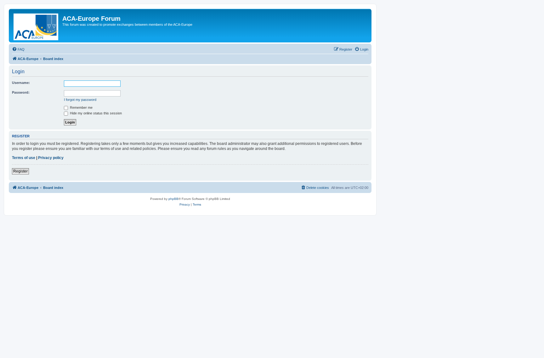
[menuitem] (18, 49)
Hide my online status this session (95, 113)
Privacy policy (51, 158)
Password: (21, 92)
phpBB (173, 199)
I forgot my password (80, 100)
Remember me (81, 107)
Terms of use (23, 158)
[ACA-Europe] (36, 25)
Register (20, 171)
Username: (21, 83)
